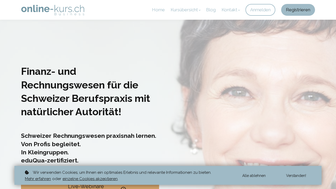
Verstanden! (296, 176)
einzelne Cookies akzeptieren (90, 178)
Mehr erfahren (38, 178)
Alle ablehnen (254, 176)
